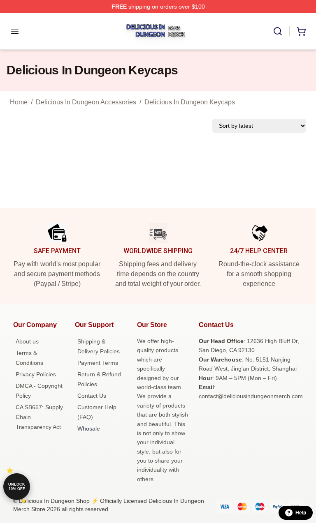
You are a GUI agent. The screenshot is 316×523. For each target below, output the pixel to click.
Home (19, 102)
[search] (278, 31)
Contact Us (91, 395)
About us (27, 341)
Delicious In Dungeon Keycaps (189, 102)
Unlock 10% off (16, 486)
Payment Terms (97, 362)
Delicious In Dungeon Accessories (86, 102)
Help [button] (300, 513)
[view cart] (301, 31)
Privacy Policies (36, 374)
